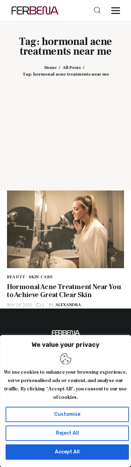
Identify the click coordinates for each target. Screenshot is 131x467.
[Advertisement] (65, 129)
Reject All (67, 433)
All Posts (72, 67)
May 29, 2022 (19, 305)
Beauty (16, 277)
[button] (117, 10)
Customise (67, 414)
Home (50, 67)
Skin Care (41, 277)
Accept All (67, 452)
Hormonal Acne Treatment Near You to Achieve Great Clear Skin (64, 290)
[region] (65, 401)
